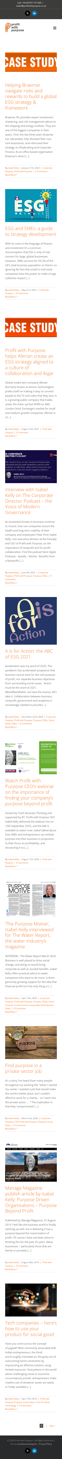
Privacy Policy (45, 1443)
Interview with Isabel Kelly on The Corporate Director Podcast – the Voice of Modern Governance (29, 500)
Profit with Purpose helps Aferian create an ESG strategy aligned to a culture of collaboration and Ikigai (29, 361)
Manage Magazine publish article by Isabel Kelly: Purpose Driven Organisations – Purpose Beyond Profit (31, 1199)
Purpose (37, 575)
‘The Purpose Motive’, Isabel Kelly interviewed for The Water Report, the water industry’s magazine (29, 935)
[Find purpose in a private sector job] (31, 1042)
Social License (21, 1005)
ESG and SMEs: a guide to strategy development (30, 231)
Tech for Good (42, 1402)
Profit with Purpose (23, 171)
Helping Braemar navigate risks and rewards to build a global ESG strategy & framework (31, 96)
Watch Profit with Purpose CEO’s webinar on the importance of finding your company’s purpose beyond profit (29, 792)
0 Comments (41, 171)
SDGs (45, 575)
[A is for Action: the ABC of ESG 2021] (31, 621)
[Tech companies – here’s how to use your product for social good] (31, 1300)
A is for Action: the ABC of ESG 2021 (29, 654)
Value (14, 723)
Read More (10, 174)
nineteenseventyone (27, 1443)
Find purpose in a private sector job (23, 1068)
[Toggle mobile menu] (55, 28)
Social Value (29, 1402)
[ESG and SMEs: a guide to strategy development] (31, 205)
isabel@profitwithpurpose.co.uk (31, 5)
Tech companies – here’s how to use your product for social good (31, 1328)
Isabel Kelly (13, 167)
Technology (10, 1405)
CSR (16, 1121)
